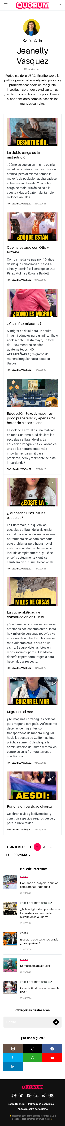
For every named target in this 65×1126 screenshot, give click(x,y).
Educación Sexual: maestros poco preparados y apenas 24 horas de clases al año (31, 418)
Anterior (17, 847)
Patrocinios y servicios (41, 1104)
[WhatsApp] (32, 1057)
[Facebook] (52, 1048)
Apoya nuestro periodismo (33, 1109)
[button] (5, 5)
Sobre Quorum (16, 1104)
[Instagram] (13, 1048)
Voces (24, 877)
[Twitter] (13, 1057)
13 (7, 855)
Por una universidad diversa (29, 806)
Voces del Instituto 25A (36, 903)
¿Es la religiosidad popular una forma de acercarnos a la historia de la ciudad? (40, 913)
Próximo (20, 855)
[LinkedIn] (13, 1066)
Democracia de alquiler (35, 966)
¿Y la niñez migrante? (24, 323)
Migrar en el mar (20, 712)
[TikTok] (32, 1048)
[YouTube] (52, 1057)
